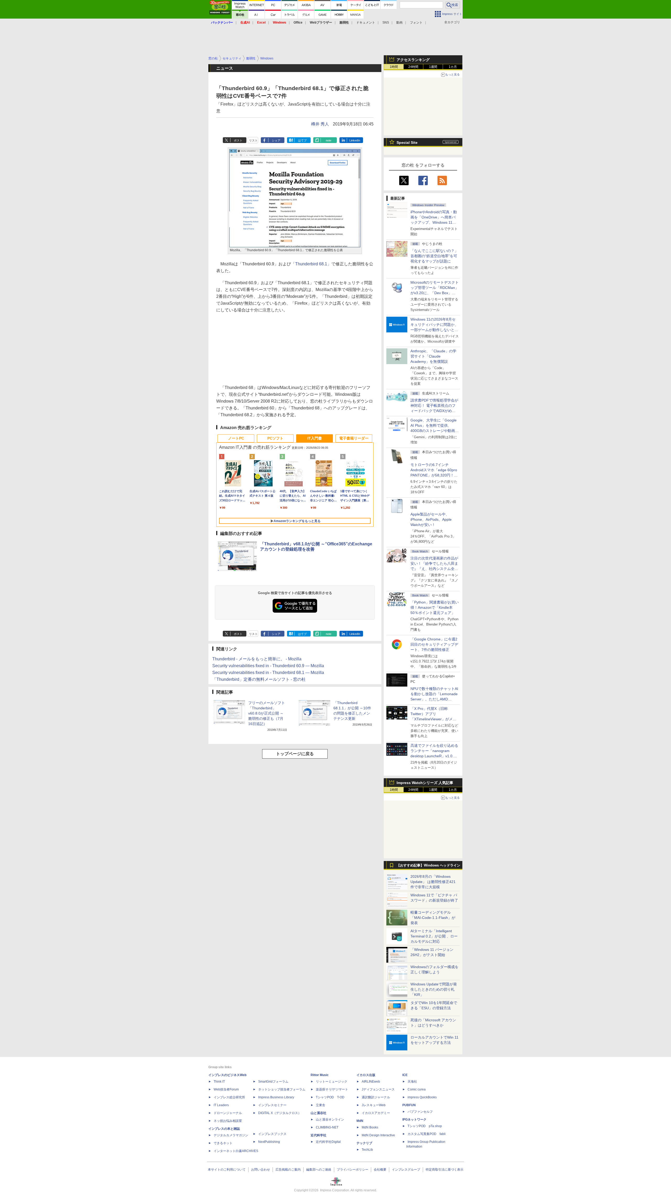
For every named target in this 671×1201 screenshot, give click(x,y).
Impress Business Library (276, 1097)
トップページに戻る (295, 754)
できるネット (223, 1143)
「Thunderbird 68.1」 (311, 264)
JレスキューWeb (374, 1105)
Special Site (407, 142)
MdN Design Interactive (378, 1135)
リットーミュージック (331, 1081)
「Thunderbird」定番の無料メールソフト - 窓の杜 (259, 679)
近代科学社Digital (328, 1142)
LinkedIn (354, 140)
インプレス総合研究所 (229, 1097)
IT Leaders (221, 1105)
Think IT (219, 1081)
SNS (385, 22)
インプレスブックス (272, 1134)
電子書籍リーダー (354, 438)
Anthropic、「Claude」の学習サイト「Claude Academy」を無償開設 (433, 356)
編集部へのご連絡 (318, 1169)
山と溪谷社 (318, 1113)
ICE (405, 1075)
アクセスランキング (413, 60)
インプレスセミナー (272, 1105)
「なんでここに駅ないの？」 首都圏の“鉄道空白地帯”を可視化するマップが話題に (436, 256)
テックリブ (364, 1143)
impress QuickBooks (422, 1097)
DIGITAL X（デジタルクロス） (279, 1113)
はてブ (302, 140)
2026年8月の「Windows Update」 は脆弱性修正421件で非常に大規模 (433, 881)
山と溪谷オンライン (330, 1119)
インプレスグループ (406, 1169)
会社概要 (380, 1169)
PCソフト (275, 438)
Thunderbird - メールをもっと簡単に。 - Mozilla (256, 659)
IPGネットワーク (414, 1119)
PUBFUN (409, 1105)
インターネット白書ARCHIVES (236, 1151)
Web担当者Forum (226, 1089)
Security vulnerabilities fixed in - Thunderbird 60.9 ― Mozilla (268, 665)
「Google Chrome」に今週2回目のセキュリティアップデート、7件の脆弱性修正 (434, 644)
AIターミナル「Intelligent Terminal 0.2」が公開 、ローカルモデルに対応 (434, 936)
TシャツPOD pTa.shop (425, 1126)
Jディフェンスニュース (378, 1089)
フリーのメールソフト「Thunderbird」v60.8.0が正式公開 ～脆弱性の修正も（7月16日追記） (266, 713)
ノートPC (236, 438)
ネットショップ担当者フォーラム (281, 1089)
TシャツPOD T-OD (330, 1097)
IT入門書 (314, 438)
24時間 (413, 67)
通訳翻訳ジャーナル (376, 1097)
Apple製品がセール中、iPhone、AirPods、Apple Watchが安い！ (431, 519)
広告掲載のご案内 (288, 1169)
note (328, 140)
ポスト (238, 140)
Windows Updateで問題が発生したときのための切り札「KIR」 (433, 989)
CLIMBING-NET (327, 1127)
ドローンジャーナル (228, 1113)
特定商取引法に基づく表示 (444, 1169)
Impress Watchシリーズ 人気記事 (425, 783)
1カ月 (453, 67)
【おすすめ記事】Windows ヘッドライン (428, 865)
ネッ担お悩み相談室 (228, 1121)
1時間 (394, 67)
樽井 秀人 (320, 124)
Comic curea (417, 1089)
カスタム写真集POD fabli (427, 1134)
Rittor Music (320, 1075)
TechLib (367, 1149)
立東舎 (320, 1105)
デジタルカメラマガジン (231, 1135)
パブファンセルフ (420, 1112)
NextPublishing (269, 1142)
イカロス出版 (365, 1075)
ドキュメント (365, 22)
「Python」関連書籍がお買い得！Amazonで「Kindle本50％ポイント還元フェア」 (434, 607)
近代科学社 (318, 1135)
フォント (416, 22)
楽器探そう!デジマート (332, 1089)
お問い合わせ (260, 1169)
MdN (359, 1121)
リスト (253, 140)
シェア (276, 140)
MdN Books (370, 1127)
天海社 (412, 1081)
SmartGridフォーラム (273, 1081)
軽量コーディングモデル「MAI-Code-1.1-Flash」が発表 (432, 917)
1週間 (433, 67)
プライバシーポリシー (352, 1169)
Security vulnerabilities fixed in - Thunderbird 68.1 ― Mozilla (268, 672)
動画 (399, 22)
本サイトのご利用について (227, 1169)
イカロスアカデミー (376, 1113)
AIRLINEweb (371, 1081)
